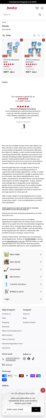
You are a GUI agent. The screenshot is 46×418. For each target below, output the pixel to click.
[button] (9, 64)
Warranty (5, 327)
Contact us (6, 314)
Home (4, 22)
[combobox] (23, 14)
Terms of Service (8, 339)
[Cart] (37, 8)
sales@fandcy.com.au (15, 241)
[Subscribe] (36, 409)
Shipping (5, 322)
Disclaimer (6, 348)
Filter (8, 35)
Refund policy (7, 335)
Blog (25, 318)
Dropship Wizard (29, 322)
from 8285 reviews (22, 101)
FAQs (4, 318)
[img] (23, 99)
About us (26, 314)
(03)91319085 (30, 239)
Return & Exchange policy (11, 331)
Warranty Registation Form (12, 344)
